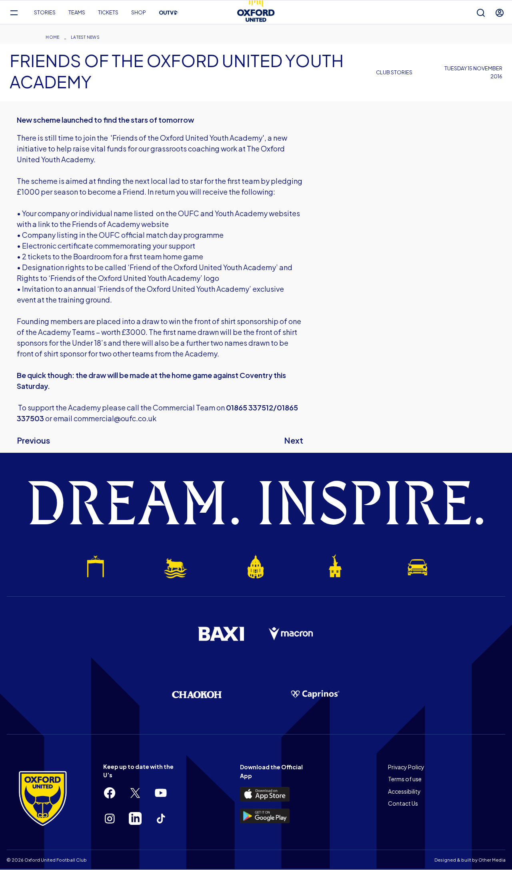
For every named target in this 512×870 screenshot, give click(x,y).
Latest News (85, 37)
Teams (76, 12)
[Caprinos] (315, 695)
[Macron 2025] (291, 633)
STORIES (45, 12)
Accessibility (404, 791)
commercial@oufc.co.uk (115, 418)
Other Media (492, 859)
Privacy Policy (406, 766)
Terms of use (405, 778)
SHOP (138, 12)
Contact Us (403, 803)
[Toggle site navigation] (14, 12)
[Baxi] (221, 633)
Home (52, 37)
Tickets (108, 12)
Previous (33, 440)
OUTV (169, 13)
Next (293, 440)
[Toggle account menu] (499, 12)
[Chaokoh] (197, 694)
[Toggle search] (481, 12)
